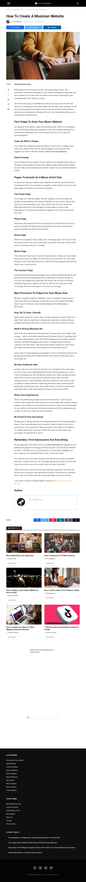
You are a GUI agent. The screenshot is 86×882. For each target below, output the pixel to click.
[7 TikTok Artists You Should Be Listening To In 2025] (62, 614)
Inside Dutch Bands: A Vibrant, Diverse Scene (25, 853)
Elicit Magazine (17, 21)
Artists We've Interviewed (14, 760)
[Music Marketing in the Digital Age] (24, 543)
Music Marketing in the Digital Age (20, 556)
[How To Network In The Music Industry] (62, 543)
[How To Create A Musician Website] (43, 56)
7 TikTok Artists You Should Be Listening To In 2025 (61, 628)
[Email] (8, 109)
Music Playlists (11, 783)
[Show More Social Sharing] (63, 27)
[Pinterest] (8, 104)
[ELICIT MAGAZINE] (43, 3)
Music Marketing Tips (13, 804)
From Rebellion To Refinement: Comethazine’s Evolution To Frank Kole (34, 838)
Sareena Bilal (12, 558)
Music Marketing (12, 777)
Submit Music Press (13, 810)
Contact (9, 820)
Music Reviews (11, 787)
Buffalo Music (11, 763)
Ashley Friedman (13, 595)
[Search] (77, 3)
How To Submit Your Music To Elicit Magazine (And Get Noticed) (20, 628)
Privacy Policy (11, 824)
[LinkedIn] (8, 99)
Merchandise (10, 814)
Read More (12, 563)
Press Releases (11, 790)
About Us (9, 817)
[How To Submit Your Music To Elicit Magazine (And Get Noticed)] (24, 614)
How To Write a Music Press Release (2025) (61, 590)
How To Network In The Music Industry (59, 556)
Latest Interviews (12, 807)
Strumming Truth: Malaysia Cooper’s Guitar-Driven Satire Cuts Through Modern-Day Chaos (42, 848)
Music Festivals (11, 773)
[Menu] (8, 3)
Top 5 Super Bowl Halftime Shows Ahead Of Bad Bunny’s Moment (32, 843)
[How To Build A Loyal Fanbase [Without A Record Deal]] (24, 578)
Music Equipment (12, 770)
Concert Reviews (12, 767)
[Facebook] (8, 90)
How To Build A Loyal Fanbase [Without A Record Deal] (22, 591)
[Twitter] (8, 95)
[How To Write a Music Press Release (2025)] (62, 578)
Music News (10, 780)
